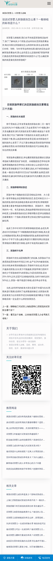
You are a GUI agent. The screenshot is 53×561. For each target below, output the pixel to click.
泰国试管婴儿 (7, 13)
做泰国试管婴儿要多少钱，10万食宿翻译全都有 (26, 547)
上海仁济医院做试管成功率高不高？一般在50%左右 (28, 500)
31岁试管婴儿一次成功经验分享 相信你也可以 (26, 523)
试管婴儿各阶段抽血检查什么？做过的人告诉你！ (27, 512)
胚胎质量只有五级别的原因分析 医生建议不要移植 (27, 506)
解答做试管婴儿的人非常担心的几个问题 (23, 463)
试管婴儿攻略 (20, 13)
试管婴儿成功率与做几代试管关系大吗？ (23, 446)
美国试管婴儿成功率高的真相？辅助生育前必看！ (27, 416)
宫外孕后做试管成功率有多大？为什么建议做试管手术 (29, 457)
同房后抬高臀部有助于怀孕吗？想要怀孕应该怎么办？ (29, 469)
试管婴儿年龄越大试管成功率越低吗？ (22, 434)
